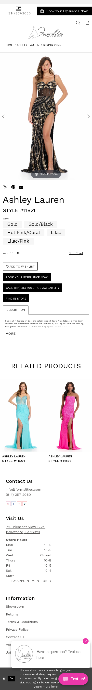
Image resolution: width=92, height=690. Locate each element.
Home (9, 45)
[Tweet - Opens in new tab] (5, 187)
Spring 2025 (52, 45)
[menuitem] (18, 11)
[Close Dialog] (4, 678)
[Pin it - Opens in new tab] (13, 187)
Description (16, 310)
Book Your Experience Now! (27, 277)
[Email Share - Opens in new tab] (21, 187)
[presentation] (23, 415)
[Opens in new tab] (8, 503)
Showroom (15, 606)
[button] (87, 22)
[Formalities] (46, 32)
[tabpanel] (46, 116)
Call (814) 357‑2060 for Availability (32, 288)
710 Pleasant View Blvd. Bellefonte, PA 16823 (25, 529)
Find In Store (16, 298)
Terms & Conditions (22, 622)
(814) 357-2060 (18, 494)
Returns (12, 614)
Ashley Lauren (28, 45)
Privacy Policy (17, 629)
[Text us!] (73, 680)
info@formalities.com (23, 489)
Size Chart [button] (76, 253)
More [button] (10, 333)
